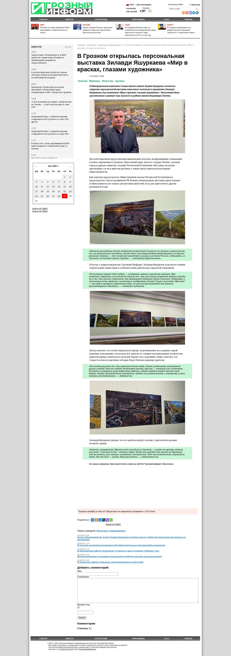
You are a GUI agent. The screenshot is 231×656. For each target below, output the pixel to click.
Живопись (94, 81)
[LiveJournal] (103, 520)
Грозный (82, 81)
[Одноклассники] (96, 520)
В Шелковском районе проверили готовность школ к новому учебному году (118, 551)
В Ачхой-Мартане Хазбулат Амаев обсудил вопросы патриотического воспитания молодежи (49, 75)
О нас (166, 19)
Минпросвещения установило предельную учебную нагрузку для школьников (119, 556)
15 (64, 186)
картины (119, 81)
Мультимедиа (138, 19)
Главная (43, 19)
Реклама (188, 19)
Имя (79, 571)
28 (59, 196)
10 (36, 186)
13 (53, 186)
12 (48, 186)
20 (53, 191)
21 (59, 191)
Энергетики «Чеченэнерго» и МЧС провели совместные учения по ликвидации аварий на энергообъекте (49, 59)
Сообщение (83, 577)
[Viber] (107, 520)
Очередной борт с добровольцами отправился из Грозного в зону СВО (50, 132)
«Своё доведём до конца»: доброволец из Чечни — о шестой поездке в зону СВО (51, 104)
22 (64, 191)
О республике (101, 19)
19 (48, 191)
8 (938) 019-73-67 (66, 649)
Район (132, 4)
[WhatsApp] (111, 520)
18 (42, 191)
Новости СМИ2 (40, 208)
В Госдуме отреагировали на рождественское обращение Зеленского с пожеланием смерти (181, 30)
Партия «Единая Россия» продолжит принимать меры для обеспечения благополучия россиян (97, 30)
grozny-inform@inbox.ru (87, 649)
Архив (68, 46)
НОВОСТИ (69, 19)
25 (42, 196)
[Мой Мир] (99, 520)
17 (36, 191)
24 (36, 196)
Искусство (107, 81)
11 (42, 186)
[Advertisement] (137, 486)
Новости (36, 46)
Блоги (170, 25)
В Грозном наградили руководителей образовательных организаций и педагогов (121, 545)
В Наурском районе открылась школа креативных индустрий (110, 562)
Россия (86, 25)
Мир (42, 25)
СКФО (127, 25)
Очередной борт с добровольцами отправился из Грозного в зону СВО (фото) (50, 119)
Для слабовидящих (144, 4)
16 (70, 186)
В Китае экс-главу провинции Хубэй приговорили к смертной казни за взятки (54, 30)
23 (70, 191)
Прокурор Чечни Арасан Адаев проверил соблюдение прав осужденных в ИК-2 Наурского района (51, 90)
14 (59, 186)
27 (53, 196)
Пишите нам (195, 4)
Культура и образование (109, 45)
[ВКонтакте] (92, 520)
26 (48, 196)
